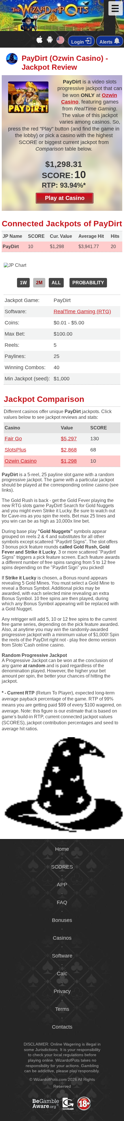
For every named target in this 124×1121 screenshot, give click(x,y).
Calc (62, 973)
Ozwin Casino (21, 461)
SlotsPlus (15, 450)
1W (23, 282)
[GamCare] (77, 1109)
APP (62, 885)
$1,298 (69, 461)
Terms (62, 1009)
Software (62, 956)
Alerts (106, 42)
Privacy (62, 991)
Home (62, 849)
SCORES (62, 867)
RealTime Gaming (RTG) (82, 311)
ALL (56, 282)
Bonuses (62, 920)
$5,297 (69, 438)
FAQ (62, 902)
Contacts (62, 1027)
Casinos (62, 938)
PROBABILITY (88, 282)
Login (78, 42)
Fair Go (13, 438)
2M (39, 282)
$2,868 (69, 450)
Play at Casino (64, 198)
